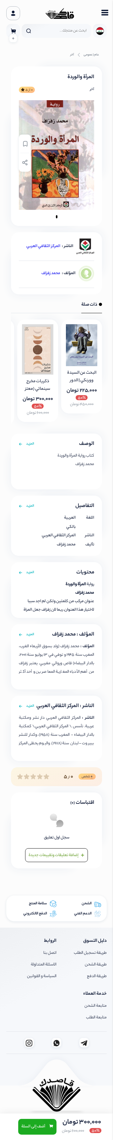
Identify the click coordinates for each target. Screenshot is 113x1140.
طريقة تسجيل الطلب (90, 953)
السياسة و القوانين (41, 976)
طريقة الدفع (97, 976)
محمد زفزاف (50, 273)
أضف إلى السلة (33, 1126)
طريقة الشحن (96, 964)
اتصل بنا (49, 953)
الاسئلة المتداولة (43, 964)
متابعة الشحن (95, 1006)
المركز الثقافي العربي (43, 246)
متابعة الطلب (96, 1017)
